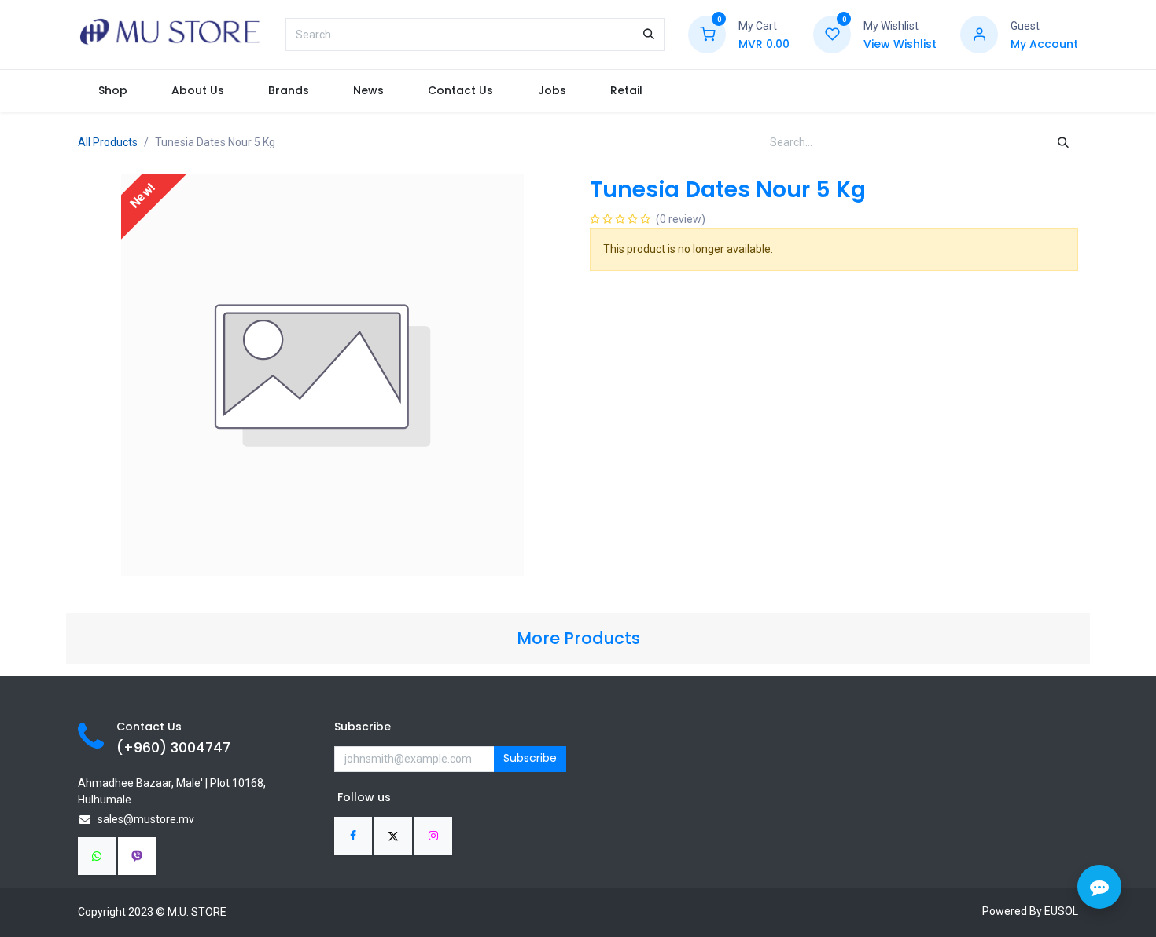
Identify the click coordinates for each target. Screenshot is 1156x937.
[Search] (649, 34)
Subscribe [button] (530, 758)
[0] (707, 33)
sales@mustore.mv (146, 819)
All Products (108, 142)
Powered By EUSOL (1030, 911)
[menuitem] (112, 91)
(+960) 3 (147, 747)
